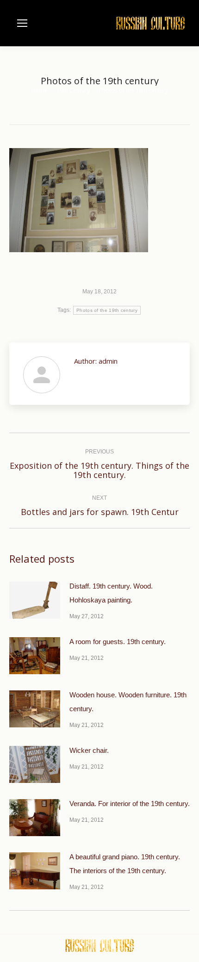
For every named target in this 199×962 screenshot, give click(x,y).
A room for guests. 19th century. (117, 641)
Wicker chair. (89, 750)
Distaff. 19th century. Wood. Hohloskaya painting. (111, 593)
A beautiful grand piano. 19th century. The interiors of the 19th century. (124, 864)
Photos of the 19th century (106, 310)
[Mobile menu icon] (22, 23)
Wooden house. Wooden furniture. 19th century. (128, 702)
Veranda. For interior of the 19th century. (129, 803)
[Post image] (34, 600)
